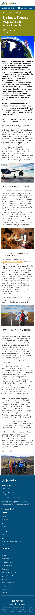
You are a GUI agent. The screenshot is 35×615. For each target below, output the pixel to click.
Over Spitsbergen (7, 562)
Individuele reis (6, 535)
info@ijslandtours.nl (27, 8)
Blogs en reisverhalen (15, 13)
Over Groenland (6, 558)
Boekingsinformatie (7, 586)
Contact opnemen (7, 589)
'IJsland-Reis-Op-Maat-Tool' (12, 262)
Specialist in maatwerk (8, 576)
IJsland (3, 516)
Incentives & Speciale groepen (11, 541)
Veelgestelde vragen (8, 582)
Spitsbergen (5, 523)
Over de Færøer (7, 565)
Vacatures (4, 593)
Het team (4, 579)
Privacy (11, 604)
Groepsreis (5, 538)
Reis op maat (5, 545)
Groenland (4, 519)
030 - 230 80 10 (9, 8)
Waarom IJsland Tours (8, 572)
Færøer (4, 526)
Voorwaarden (21, 604)
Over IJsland (5, 555)
